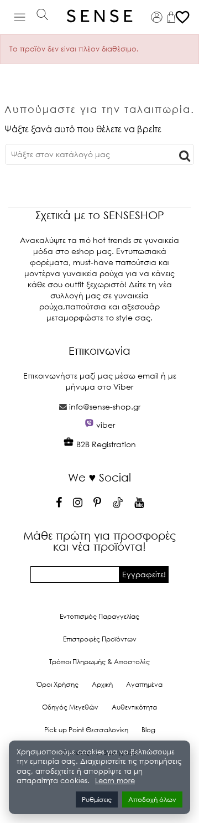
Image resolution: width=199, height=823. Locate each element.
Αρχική (102, 684)
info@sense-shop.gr (104, 406)
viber (105, 425)
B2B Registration (105, 444)
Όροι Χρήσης (57, 684)
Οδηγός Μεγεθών (70, 707)
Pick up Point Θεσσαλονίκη (86, 729)
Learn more (115, 780)
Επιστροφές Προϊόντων (100, 639)
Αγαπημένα (144, 684)
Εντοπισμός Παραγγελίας (99, 616)
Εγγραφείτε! (144, 574)
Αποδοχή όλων (152, 799)
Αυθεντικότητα (134, 707)
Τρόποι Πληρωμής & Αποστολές (99, 661)
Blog (148, 729)
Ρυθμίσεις (97, 799)
